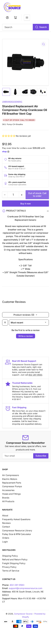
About (5, 515)
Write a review (25, 336)
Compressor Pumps (12, 486)
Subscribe (40, 455)
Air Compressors (10, 475)
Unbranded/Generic (12, 101)
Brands (5, 497)
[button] (9, 136)
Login (5, 541)
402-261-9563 (35, 375)
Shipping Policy (10, 556)
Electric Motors (9, 479)
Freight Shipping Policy (13, 563)
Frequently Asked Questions (16, 519)
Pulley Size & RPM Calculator (16, 534)
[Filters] (5, 323)
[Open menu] (27, 18)
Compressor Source (23, 614)
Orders (5, 538)
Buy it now (25, 203)
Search (43, 27)
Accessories (8, 490)
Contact (6, 526)
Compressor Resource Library (17, 530)
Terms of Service (10, 570)
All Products (8, 501)
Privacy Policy (9, 567)
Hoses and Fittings (11, 494)
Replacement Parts (11, 482)
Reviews (6, 523)
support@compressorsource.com (25, 588)
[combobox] (25, 27)
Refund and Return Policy (14, 559)
